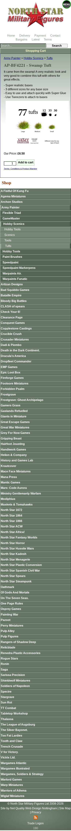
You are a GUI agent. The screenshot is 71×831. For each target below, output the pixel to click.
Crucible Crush (11, 333)
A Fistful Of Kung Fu (15, 191)
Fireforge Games (12, 377)
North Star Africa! (13, 532)
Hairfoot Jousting (13, 443)
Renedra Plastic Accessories (20, 653)
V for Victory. (9, 752)
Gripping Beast (11, 438)
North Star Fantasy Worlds (19, 537)
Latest (36, 39)
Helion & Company (14, 454)
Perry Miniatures (12, 625)
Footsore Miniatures (14, 383)
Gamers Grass (10, 405)
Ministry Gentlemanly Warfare (21, 493)
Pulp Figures (9, 636)
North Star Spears (13, 576)
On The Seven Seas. (15, 598)
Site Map (65, 808)
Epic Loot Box (10, 372)
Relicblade (8, 647)
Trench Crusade (12, 746)
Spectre (6, 691)
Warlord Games (11, 779)
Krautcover (8, 466)
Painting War (9, 614)
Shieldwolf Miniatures (15, 680)
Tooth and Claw (11, 741)
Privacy (36, 812)
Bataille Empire (11, 295)
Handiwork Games (13, 449)
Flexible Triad (12, 212)
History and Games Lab (17, 460)
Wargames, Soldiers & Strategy (22, 774)
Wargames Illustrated (15, 768)
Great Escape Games (15, 422)
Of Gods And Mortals (15, 592)
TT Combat (8, 708)
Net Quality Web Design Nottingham (33, 808)
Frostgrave (8, 394)
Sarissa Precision (13, 674)
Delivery (24, 35)
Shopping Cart (35, 50)
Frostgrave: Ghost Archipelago (22, 399)
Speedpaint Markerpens (19, 267)
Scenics (9, 234)
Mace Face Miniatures (16, 471)
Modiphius (8, 498)
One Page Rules (12, 603)
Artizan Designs (12, 284)
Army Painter (12, 58)
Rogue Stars (9, 658)
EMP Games (9, 367)
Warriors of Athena (13, 790)
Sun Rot (6, 702)
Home (11, 35)
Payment (40, 35)
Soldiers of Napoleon (15, 686)
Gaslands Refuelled (14, 411)
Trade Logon (35, 823)
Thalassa (7, 719)
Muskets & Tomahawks (17, 504)
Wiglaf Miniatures (12, 796)
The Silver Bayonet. (14, 729)
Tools (7, 240)
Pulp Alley (8, 631)
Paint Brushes (12, 256)
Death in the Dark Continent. (20, 350)
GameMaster (11, 218)
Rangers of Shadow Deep (18, 642)
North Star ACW (12, 526)
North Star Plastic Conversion (21, 564)
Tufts (49, 58)
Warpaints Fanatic (15, 278)
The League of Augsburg (18, 724)
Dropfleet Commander (16, 361)
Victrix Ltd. (8, 757)
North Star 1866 (11, 521)
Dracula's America (13, 356)
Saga (4, 669)
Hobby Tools (12, 229)
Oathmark (7, 587)
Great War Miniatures (15, 427)
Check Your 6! (10, 311)
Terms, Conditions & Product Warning (20, 169)
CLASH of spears (13, 306)
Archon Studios (12, 201)
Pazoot (5, 619)
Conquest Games (13, 322)
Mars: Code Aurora (14, 487)
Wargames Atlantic (13, 763)
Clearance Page (12, 317)
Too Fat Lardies (11, 735)
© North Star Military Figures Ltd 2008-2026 (35, 803)
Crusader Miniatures (15, 339)
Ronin (5, 663)
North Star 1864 (11, 515)
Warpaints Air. (12, 273)
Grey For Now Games (15, 432)
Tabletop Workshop (14, 713)
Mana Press (9, 477)
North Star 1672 (11, 509)
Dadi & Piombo (11, 344)
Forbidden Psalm (12, 388)
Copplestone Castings (16, 328)
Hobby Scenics (33, 58)
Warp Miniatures (12, 784)
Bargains (21, 39)
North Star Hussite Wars (17, 548)
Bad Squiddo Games (15, 289)
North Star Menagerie (15, 559)
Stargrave (7, 697)
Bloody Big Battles (14, 301)
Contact (55, 35)
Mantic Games (10, 482)
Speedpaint (10, 262)
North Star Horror (13, 543)
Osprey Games (11, 608)
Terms (48, 39)
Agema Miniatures (13, 196)
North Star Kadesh (13, 553)
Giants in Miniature (13, 416)
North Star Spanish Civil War (20, 570)
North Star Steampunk (16, 581)
